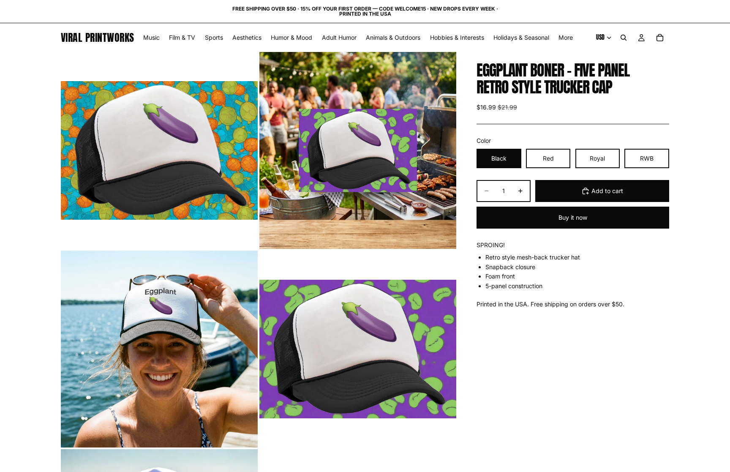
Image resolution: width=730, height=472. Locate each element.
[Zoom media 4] (357, 349)
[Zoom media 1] (159, 150)
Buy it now (572, 217)
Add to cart (607, 190)
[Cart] (660, 37)
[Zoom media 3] (159, 349)
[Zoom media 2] (357, 150)
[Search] (623, 37)
